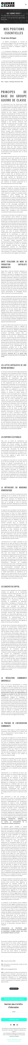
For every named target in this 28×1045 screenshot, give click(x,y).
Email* (14, 1011)
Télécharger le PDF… (14, 988)
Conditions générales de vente (14, 1039)
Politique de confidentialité (14, 1041)
